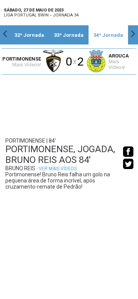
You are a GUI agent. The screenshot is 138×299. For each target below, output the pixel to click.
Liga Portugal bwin (26, 15)
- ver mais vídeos (56, 168)
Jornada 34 (66, 15)
